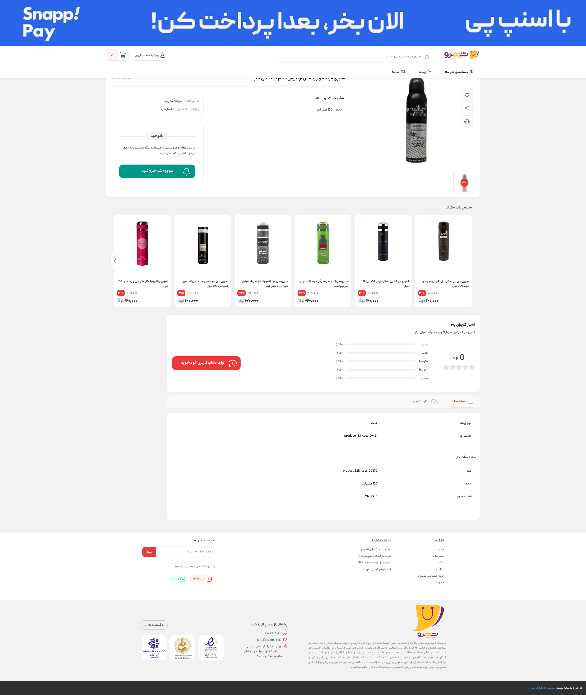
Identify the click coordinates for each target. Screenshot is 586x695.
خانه (441, 549)
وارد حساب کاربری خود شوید (202, 363)
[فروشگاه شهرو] (461, 55)
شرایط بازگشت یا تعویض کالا (375, 556)
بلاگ (441, 562)
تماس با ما (438, 556)
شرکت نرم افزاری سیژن (542, 688)
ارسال (149, 552)
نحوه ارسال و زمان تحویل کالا (375, 562)
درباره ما (439, 582)
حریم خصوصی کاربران (431, 576)
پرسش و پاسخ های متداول (376, 549)
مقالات (395, 72)
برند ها (423, 72)
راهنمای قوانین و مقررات (377, 569)
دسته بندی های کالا (456, 72)
